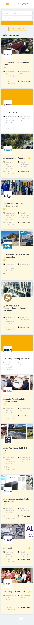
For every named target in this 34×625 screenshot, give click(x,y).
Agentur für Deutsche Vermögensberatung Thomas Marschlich (14, 308)
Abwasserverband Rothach (14, 158)
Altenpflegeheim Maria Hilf (14, 592)
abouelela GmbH (10, 113)
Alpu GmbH (7, 548)
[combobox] (17, 13)
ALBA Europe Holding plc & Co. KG (16, 359)
